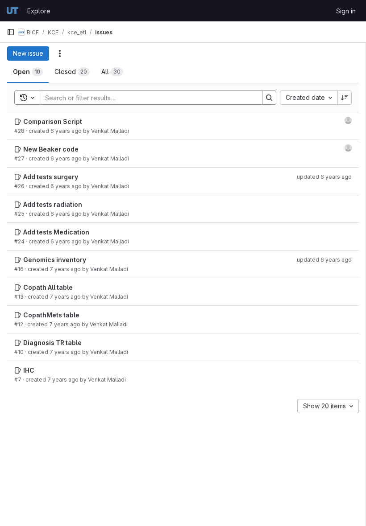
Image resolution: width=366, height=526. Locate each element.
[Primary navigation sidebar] (11, 32)
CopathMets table (51, 315)
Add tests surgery (50, 177)
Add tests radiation (52, 204)
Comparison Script (52, 121)
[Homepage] (12, 11)
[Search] (269, 97)
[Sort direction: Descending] (344, 97)
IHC (28, 370)
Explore (38, 11)
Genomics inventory (54, 259)
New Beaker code (51, 149)
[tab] (28, 72)
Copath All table (48, 287)
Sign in (346, 11)
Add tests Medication (56, 232)
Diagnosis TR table (52, 342)
